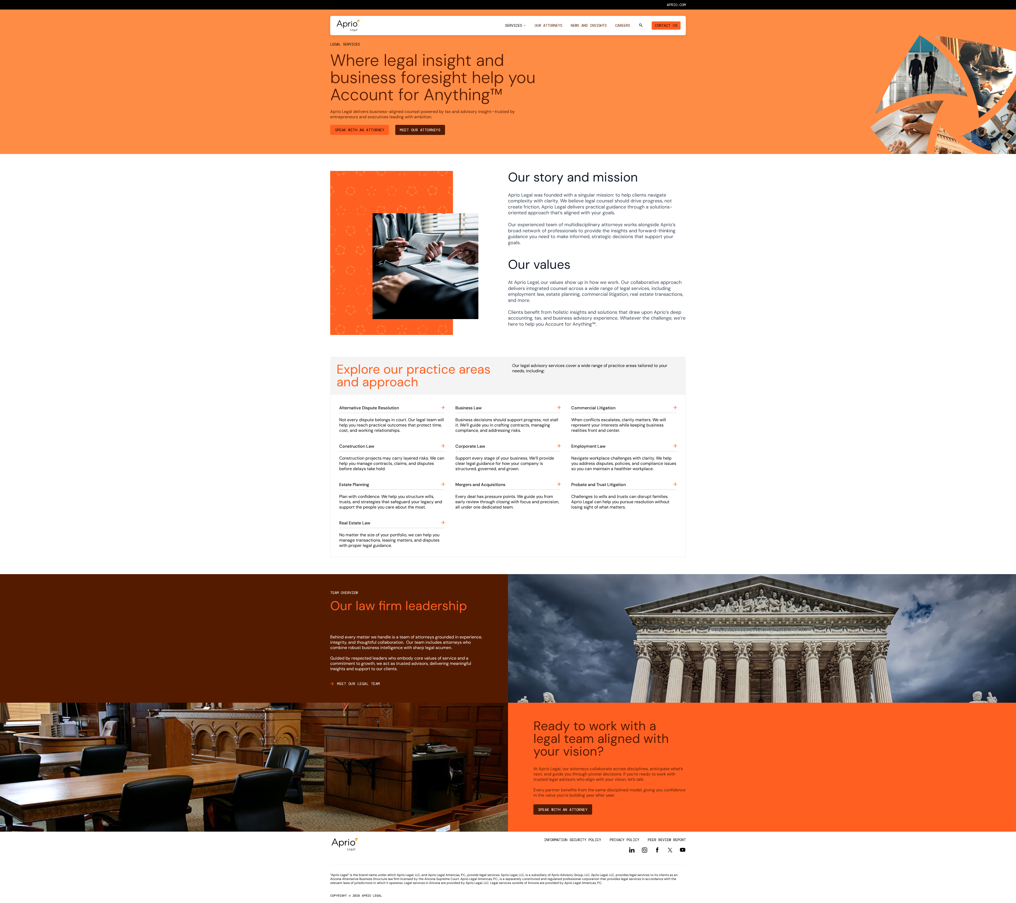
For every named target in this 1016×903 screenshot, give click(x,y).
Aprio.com (676, 4)
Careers (622, 25)
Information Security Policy (572, 839)
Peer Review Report (667, 839)
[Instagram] (644, 850)
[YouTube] (682, 850)
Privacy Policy (624, 839)
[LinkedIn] (632, 850)
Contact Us (666, 25)
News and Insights (589, 25)
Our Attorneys (548, 25)
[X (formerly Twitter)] (670, 850)
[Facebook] (657, 850)
